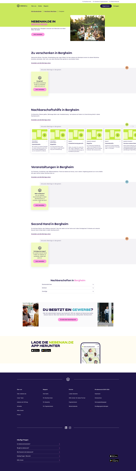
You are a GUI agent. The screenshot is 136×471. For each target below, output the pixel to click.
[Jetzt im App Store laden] (35, 356)
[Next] (133, 126)
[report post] (46, 141)
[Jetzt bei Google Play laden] (46, 356)
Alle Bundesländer (36, 11)
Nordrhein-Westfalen (50, 11)
